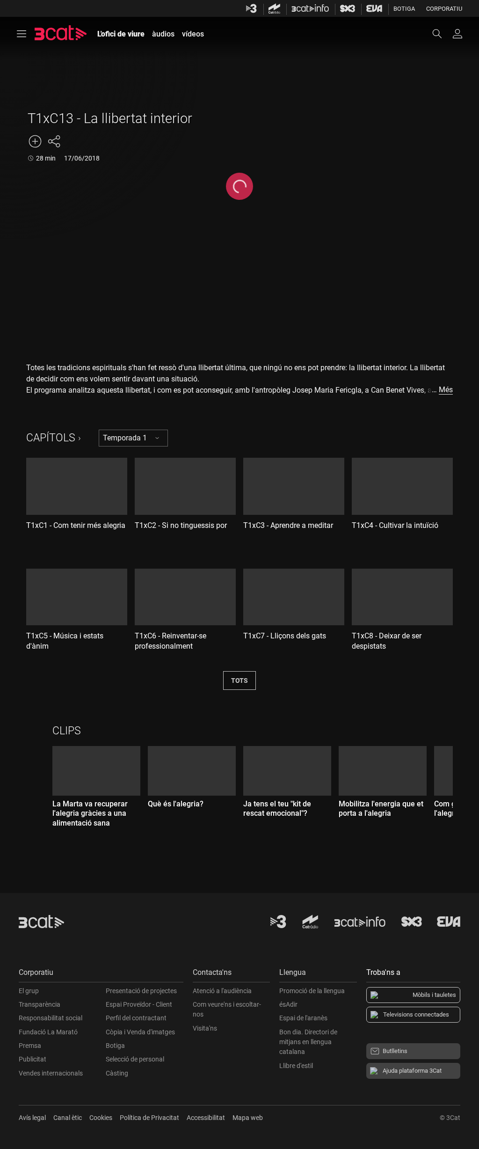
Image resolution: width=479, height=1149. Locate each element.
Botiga (404, 8)
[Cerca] (441, 33)
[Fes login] (457, 33)
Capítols (50, 438)
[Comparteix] (53, 141)
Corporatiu (444, 8)
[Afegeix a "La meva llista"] (35, 141)
